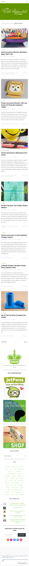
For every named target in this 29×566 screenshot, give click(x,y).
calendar (4, 286)
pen (11, 485)
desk (6, 72)
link (6, 480)
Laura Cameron (4, 239)
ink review (12, 478)
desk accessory (11, 72)
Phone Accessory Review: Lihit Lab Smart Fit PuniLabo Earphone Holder (14, 105)
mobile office (16, 123)
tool (23, 492)
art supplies (10, 175)
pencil (8, 176)
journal (22, 478)
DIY (14, 471)
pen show (7, 487)
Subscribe (21, 534)
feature (4, 313)
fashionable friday (11, 473)
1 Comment (19, 269)
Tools (3, 49)
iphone (10, 123)
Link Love (11, 480)
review (11, 176)
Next (25, 341)
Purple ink (7, 492)
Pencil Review (5, 150)
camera (3, 257)
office (17, 72)
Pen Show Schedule (17, 507)
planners (16, 226)
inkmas (6, 478)
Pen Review (20, 485)
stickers (3, 227)
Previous (4, 341)
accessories (4, 175)
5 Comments (13, 319)
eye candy (18, 471)
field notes (19, 473)
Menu (4, 1)
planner (11, 226)
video (12, 494)
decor (3, 72)
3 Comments (14, 209)
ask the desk (21, 466)
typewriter (7, 494)
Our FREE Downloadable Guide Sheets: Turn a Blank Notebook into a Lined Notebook (17, 521)
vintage (16, 494)
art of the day (8, 466)
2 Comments (13, 109)
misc (15, 480)
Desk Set (4, 263)
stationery (18, 492)
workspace (22, 494)
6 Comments (12, 56)
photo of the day (14, 487)
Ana (2, 56)
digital (10, 471)
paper (7, 485)
